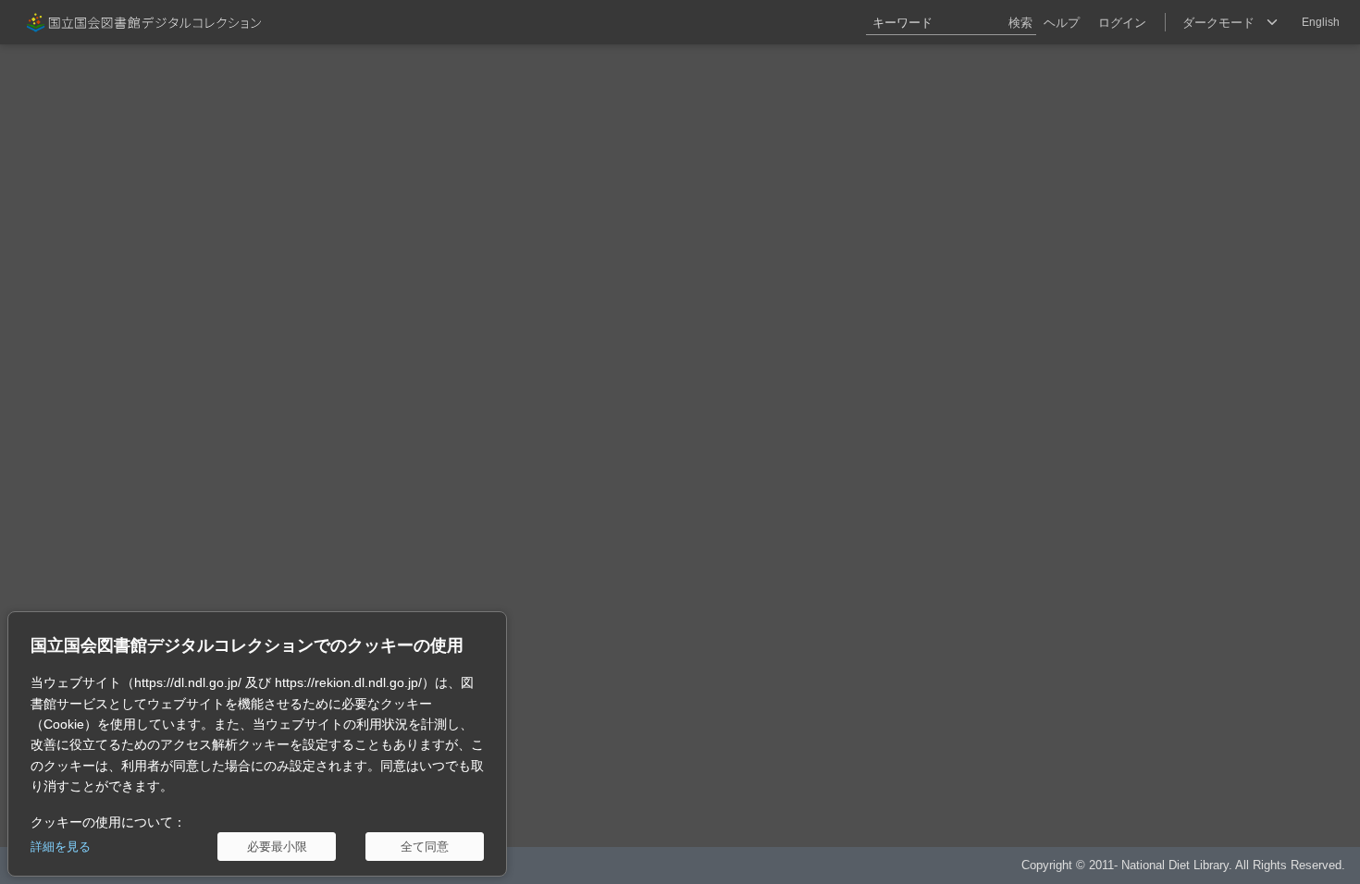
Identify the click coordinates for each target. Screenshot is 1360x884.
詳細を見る (61, 846)
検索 (1020, 23)
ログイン (1122, 23)
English (1321, 22)
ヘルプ (1062, 23)
